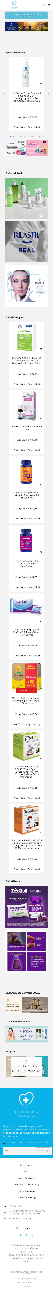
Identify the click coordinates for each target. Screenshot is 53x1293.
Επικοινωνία (26, 1165)
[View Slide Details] (26, 26)
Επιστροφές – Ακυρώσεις (26, 1184)
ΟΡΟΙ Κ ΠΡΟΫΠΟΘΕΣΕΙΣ (27, 1282)
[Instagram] (27, 1235)
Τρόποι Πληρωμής (26, 1191)
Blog (26, 1171)
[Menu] (5, 5)
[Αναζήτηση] (43, 5)
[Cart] (48, 5)
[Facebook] (20, 1235)
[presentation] (4, 94)
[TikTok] (33, 1235)
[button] (7, 136)
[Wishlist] (40, 84)
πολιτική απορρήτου (41, 1142)
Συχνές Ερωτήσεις (27, 1178)
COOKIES (26, 1286)
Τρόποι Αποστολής (26, 1197)
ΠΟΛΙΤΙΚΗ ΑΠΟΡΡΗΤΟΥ (26, 1279)
